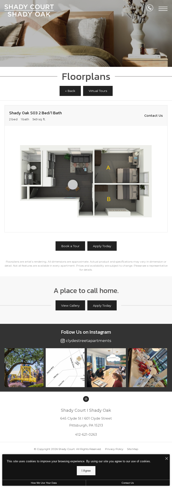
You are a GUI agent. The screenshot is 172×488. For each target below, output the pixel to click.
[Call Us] (149, 8)
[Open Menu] (163, 9)
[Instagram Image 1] (23, 367)
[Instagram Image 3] (106, 367)
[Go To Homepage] (29, 10)
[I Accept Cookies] (166, 459)
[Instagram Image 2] (65, 367)
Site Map (132, 449)
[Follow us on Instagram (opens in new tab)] (86, 399)
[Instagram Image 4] (147, 367)
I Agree (86, 470)
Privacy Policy (114, 449)
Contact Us (128, 483)
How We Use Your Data (44, 483)
